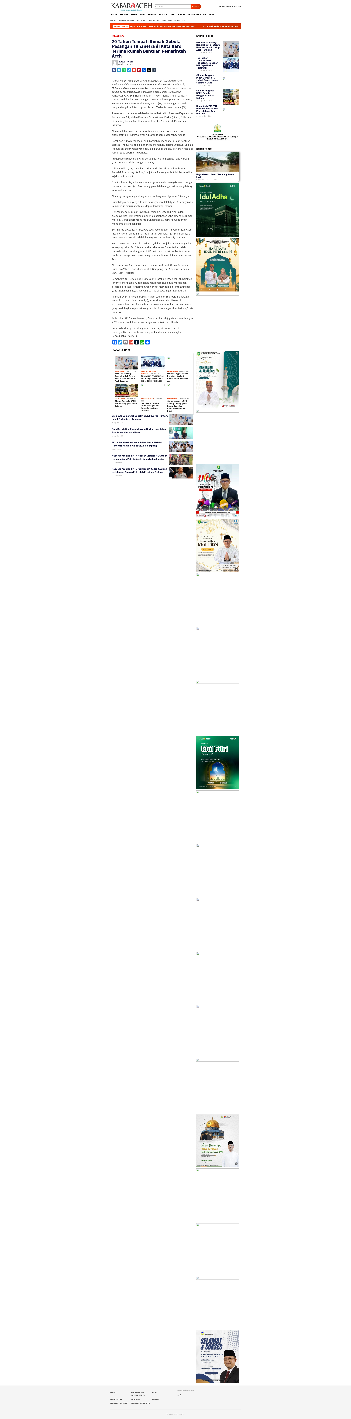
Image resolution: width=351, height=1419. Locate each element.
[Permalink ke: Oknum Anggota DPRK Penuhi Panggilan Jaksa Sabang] (126, 390)
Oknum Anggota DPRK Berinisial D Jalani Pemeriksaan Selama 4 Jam (177, 377)
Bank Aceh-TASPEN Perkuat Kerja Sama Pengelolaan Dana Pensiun (150, 407)
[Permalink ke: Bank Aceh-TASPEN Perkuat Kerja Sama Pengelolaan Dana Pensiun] (152, 390)
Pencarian (196, 6)
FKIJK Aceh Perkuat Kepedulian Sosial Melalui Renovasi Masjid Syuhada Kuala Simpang (173, 26)
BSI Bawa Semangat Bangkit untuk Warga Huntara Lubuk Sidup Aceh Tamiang (125, 377)
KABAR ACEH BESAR (147, 399)
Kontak (155, 1399)
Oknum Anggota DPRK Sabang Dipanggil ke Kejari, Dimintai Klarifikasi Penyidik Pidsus (177, 406)
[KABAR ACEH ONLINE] (131, 6)
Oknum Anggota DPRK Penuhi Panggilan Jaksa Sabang (126, 403)
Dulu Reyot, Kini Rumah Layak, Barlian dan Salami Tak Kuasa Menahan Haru (139, 430)
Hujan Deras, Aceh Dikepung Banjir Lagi (215, 176)
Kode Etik (135, 1399)
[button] (114, 70)
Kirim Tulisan (116, 1399)
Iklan (154, 1392)
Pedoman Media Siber (140, 1403)
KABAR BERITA (118, 36)
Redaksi (113, 1392)
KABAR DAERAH (120, 371)
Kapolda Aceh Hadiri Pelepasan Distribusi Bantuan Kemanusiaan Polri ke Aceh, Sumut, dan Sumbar (139, 457)
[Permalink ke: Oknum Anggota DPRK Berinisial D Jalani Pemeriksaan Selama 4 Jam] (179, 362)
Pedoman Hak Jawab (119, 1403)
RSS (181, 1395)
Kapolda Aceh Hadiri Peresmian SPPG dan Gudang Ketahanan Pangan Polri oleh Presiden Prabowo (139, 470)
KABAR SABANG (172, 371)
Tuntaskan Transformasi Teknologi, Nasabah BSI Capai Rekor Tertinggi (152, 378)
